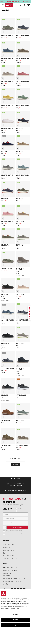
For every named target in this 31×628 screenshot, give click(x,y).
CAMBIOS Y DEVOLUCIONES (11, 570)
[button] (29, 313)
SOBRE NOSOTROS (8, 544)
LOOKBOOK (6, 547)
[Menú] (2, 5)
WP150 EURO (4, 152)
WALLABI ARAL (4, 295)
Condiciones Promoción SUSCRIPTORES (14, 579)
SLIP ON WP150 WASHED (7, 268)
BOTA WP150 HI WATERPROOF (20, 269)
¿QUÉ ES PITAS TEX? (9, 550)
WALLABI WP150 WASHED (7, 35)
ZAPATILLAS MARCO (21, 395)
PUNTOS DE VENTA (8, 556)
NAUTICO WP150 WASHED (7, 320)
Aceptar (15, 625)
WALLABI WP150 (5, 343)
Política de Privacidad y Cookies (12, 608)
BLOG (4, 553)
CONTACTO (6, 576)
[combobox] (6, 523)
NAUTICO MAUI (19, 128)
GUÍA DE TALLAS (7, 573)
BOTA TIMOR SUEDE (6, 420)
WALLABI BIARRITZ (5, 198)
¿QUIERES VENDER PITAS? (10, 558)
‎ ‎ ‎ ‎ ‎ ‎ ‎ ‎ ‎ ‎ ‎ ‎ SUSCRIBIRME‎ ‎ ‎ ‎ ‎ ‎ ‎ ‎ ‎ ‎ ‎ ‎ (17, 527)
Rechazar (15, 619)
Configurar (15, 614)
